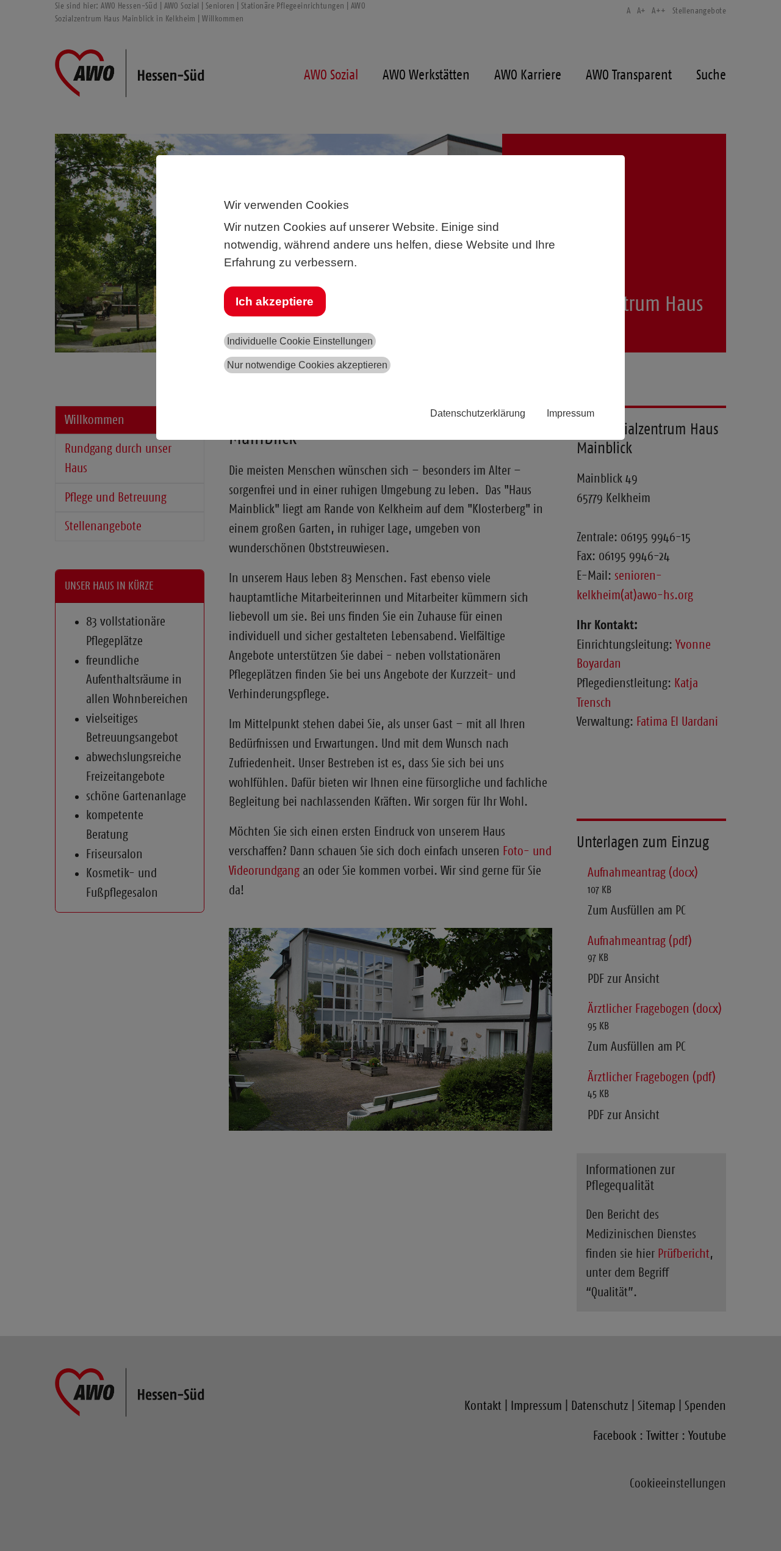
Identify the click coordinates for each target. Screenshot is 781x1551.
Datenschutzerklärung (477, 413)
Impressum (570, 413)
